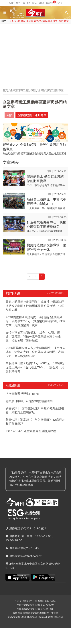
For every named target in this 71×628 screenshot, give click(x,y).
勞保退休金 (27, 21)
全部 (9, 115)
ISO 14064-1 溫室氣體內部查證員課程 (31, 431)
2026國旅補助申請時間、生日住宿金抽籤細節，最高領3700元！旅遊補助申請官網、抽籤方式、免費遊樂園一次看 (35, 321)
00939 (38, 21)
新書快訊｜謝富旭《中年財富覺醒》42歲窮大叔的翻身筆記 (35, 422)
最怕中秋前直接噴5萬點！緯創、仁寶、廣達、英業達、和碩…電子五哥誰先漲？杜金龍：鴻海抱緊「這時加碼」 (33, 337)
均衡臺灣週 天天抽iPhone (22, 394)
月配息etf (14, 21)
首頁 (5, 90)
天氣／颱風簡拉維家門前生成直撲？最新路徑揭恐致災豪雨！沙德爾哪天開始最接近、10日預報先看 (35, 306)
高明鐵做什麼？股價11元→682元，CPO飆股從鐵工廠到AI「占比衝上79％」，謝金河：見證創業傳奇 (35, 367)
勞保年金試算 (50, 21)
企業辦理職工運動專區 (23, 90)
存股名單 (64, 21)
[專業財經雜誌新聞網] (35, 13)
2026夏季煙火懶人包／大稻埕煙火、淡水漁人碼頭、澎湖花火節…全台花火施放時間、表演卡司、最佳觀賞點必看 (35, 352)
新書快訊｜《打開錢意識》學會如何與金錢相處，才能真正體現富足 (35, 410)
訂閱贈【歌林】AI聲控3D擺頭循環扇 (29, 401)
